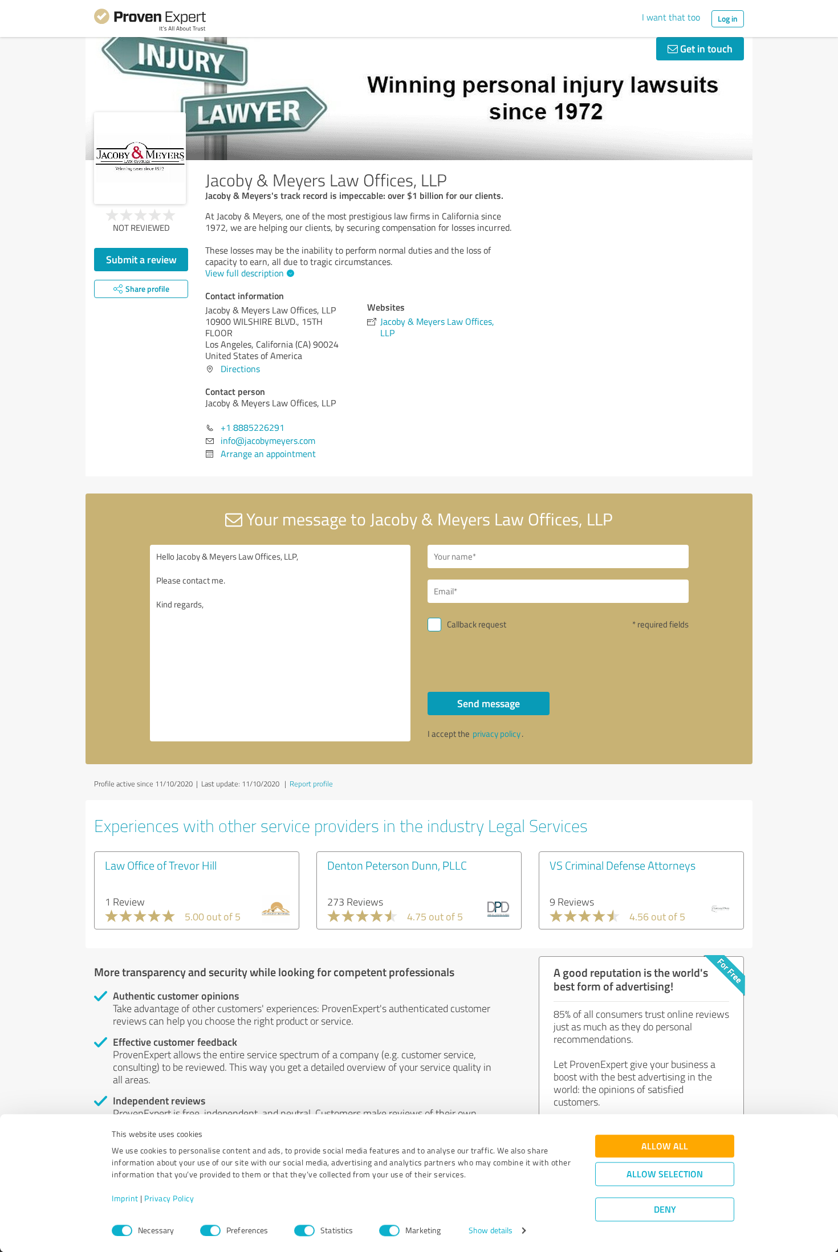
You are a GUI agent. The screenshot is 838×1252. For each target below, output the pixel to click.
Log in (728, 18)
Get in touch (705, 48)
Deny (665, 1209)
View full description (244, 273)
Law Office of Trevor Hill (161, 865)
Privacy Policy (169, 1198)
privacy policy (496, 734)
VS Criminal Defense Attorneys (622, 865)
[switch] (210, 1230)
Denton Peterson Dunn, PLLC (397, 865)
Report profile (311, 783)
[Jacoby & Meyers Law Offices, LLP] (140, 158)
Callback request (476, 624)
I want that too (671, 17)
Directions (240, 368)
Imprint (125, 1198)
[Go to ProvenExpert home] (150, 22)
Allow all (664, 1146)
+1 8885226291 (252, 427)
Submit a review (141, 259)
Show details (490, 1230)
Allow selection (665, 1174)
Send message (488, 703)
